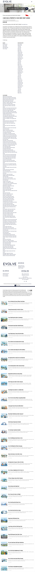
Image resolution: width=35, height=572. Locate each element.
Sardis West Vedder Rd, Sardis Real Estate (9, 212)
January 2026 (20, 53)
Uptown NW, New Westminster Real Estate (9, 235)
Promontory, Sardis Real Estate (8, 203)
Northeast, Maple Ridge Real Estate (8, 197)
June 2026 (19, 47)
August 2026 (20, 45)
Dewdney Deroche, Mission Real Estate (9, 141)
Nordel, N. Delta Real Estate (7, 195)
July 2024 (19, 74)
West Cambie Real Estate (7, 242)
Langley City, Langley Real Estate (8, 182)
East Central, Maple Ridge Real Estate (9, 147)
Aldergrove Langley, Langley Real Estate (9, 102)
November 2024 (20, 69)
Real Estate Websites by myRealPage (26, 283)
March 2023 (20, 92)
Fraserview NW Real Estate (7, 159)
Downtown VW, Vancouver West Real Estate (10, 144)
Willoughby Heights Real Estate (8, 253)
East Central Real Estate (6, 146)
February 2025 (20, 66)
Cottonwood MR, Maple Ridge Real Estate (9, 137)
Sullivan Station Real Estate (7, 226)
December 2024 (20, 68)
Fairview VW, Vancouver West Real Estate (9, 154)
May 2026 (19, 48)
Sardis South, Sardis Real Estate (8, 211)
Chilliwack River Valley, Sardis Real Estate (9, 127)
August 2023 (20, 87)
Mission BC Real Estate (6, 187)
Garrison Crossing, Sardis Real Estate (9, 160)
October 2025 (20, 56)
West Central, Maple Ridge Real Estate (9, 245)
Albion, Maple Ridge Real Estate (8, 101)
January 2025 (20, 67)
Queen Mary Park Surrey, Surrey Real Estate (10, 205)
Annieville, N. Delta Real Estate (8, 103)
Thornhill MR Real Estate (7, 233)
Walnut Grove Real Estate (7, 239)
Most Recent (20, 44)
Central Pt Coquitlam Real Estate (8, 117)
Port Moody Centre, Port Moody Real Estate (10, 202)
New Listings (5, 45)
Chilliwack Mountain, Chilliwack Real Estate (9, 120)
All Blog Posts (5, 44)
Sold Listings (5, 48)
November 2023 (20, 83)
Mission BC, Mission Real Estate (8, 188)
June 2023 (19, 89)
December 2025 (20, 54)
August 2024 (20, 73)
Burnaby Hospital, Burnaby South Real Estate (10, 112)
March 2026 (20, 51)
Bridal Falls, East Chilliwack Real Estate (9, 109)
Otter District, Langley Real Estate (8, 198)
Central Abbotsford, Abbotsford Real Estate (10, 116)
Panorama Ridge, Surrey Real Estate (8, 199)
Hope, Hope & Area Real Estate (8, 177)
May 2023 (19, 90)
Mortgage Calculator (21, 266)
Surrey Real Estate (6, 232)
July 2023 (19, 88)
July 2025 (19, 60)
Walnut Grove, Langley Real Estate (8, 240)
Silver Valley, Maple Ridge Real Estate (9, 216)
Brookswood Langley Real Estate (8, 110)
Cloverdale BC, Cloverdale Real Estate (9, 133)
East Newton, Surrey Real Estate (8, 149)
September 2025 (20, 58)
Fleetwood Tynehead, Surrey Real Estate (9, 156)
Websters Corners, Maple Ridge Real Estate (10, 241)
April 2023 (19, 91)
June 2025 (19, 61)
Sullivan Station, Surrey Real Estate (8, 227)
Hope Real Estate (5, 176)
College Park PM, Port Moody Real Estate (9, 134)
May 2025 (19, 62)
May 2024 (19, 76)
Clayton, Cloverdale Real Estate (8, 130)
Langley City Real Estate (7, 181)
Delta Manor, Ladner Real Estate (8, 140)
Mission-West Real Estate (7, 189)
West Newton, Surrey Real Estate (8, 246)
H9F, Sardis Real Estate (6, 170)
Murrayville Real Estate (6, 192)
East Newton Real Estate (7, 148)
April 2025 (19, 63)
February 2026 (20, 52)
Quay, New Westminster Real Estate (8, 204)
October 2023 (20, 84)
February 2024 (20, 80)
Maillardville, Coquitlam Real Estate (8, 185)
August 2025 (20, 59)
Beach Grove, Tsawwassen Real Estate (9, 104)
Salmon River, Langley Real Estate (8, 210)
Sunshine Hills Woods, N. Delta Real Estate (9, 231)
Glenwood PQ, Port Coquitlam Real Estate (9, 163)
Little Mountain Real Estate (7, 184)
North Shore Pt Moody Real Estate (8, 196)
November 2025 (20, 55)
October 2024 (20, 70)
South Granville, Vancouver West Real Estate (10, 219)
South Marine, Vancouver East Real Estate (9, 220)
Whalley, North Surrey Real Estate (8, 247)
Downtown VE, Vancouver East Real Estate (9, 142)
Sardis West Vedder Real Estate (8, 213)
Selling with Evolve (6, 273)
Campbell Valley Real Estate (7, 113)
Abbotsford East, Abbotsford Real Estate (9, 97)
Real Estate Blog (5, 47)
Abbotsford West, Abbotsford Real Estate (9, 98)
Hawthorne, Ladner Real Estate (8, 174)
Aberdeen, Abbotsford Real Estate (8, 99)
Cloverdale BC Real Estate (7, 132)
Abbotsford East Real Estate (7, 96)
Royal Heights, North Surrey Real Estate (9, 209)
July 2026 (19, 46)
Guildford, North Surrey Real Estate (8, 169)
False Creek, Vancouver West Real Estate (9, 155)
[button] (24, 281)
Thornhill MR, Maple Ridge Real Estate (9, 234)
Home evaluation (5, 274)
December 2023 (20, 82)
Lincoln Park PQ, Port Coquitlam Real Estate (10, 183)
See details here (24, 24)
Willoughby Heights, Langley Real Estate (9, 254)
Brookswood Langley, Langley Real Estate (9, 111)
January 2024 (20, 81)
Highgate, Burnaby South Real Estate (8, 175)
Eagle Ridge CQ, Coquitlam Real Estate (9, 145)
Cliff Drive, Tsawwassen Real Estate (8, 131)
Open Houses (5, 46)
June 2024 (19, 75)
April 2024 (19, 77)
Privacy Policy (19, 283)
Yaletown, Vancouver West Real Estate (9, 255)
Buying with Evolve (21, 265)
